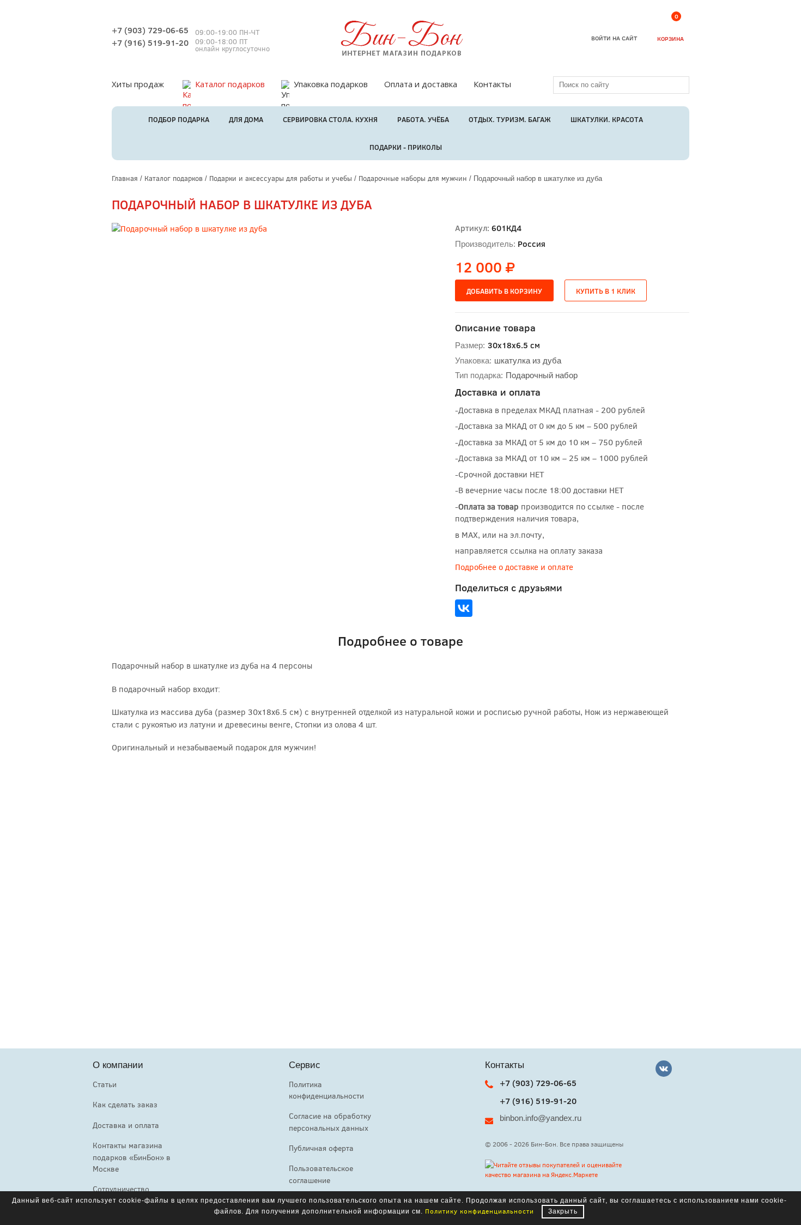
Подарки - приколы (405, 147)
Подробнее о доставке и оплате (514, 566)
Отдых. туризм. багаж (510, 119)
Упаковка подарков (331, 83)
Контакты (492, 83)
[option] (251, 362)
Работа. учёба (423, 119)
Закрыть (563, 1211)
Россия (531, 243)
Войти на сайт (614, 38)
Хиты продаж (138, 83)
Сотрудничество (121, 1189)
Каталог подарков (230, 83)
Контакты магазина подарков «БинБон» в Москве (132, 1157)
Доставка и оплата (126, 1125)
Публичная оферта (321, 1148)
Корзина (670, 29)
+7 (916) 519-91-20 (150, 43)
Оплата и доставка (420, 83)
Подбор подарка (178, 119)
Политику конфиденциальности (479, 1210)
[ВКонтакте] (463, 608)
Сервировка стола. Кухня (330, 119)
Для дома (246, 119)
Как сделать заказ (125, 1104)
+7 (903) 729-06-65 (150, 30)
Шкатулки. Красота (607, 119)
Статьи (105, 1084)
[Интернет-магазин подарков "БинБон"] (400, 53)
